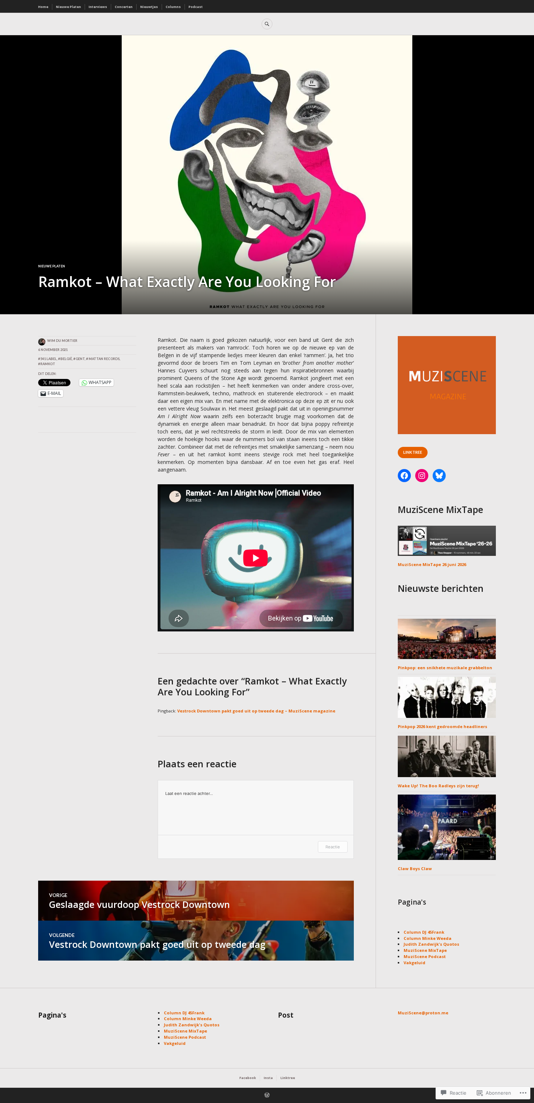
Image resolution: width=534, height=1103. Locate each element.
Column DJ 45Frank (424, 932)
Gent (80, 359)
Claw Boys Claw (415, 868)
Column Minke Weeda (428, 938)
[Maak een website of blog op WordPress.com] (267, 1096)
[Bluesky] (439, 475)
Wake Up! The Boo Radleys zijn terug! (438, 785)
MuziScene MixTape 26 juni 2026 (432, 564)
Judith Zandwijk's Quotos (431, 944)
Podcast (196, 6)
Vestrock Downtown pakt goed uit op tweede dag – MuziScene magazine (256, 711)
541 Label (48, 359)
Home (43, 6)
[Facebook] (404, 475)
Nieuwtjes (149, 6)
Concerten (124, 6)
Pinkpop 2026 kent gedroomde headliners (442, 726)
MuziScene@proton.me (423, 1012)
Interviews (98, 6)
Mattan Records (104, 359)
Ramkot (47, 364)
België (66, 359)
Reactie (332, 846)
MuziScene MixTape (425, 950)
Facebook (247, 1077)
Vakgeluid (414, 962)
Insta (268, 1077)
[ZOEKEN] (267, 24)
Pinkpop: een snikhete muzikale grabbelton (445, 667)
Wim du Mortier (62, 341)
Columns (173, 6)
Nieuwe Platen (68, 6)
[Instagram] (421, 475)
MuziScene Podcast (425, 956)
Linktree (412, 452)
